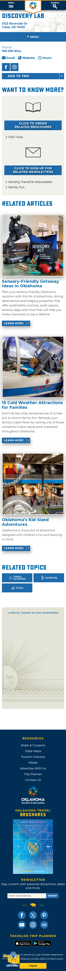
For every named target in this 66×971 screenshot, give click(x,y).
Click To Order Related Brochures (33, 125)
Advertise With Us (33, 768)
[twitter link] (33, 915)
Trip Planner (33, 774)
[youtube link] (22, 925)
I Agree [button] (33, 965)
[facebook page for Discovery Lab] (6, 67)
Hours (47, 58)
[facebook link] (22, 915)
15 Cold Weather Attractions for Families (32, 405)
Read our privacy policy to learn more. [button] (42, 958)
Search (55, 3)
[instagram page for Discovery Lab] (14, 67)
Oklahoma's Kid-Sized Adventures (25, 522)
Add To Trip (18, 76)
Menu (11, 3)
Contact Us (33, 780)
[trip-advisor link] (44, 925)
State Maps (33, 751)
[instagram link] (33, 925)
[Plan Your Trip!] (11, 960)
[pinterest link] (44, 915)
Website (28, 58)
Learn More (14, 323)
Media (33, 762)
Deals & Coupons (33, 745)
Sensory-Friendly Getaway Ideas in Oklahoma (30, 283)
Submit (52, 895)
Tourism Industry (33, 757)
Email (10, 58)
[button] (11, 5)
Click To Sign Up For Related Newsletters (33, 170)
